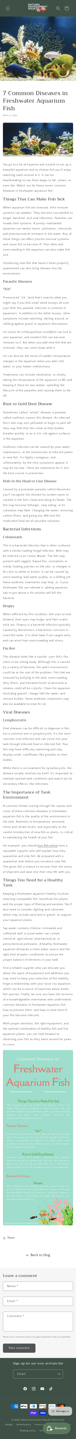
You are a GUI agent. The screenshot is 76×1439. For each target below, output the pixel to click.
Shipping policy (28, 1430)
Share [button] (11, 1237)
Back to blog (40, 1255)
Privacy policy (42, 1424)
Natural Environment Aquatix (36, 1420)
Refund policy (24, 1424)
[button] (8, 8)
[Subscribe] (58, 1374)
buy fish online (48, 845)
